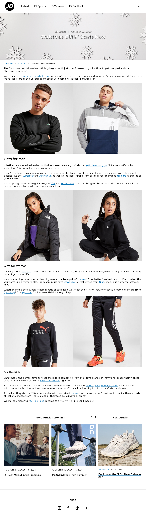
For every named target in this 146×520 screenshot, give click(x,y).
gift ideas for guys (96, 165)
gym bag (27, 292)
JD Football (75, 6)
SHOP (73, 500)
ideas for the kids (50, 381)
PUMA (90, 386)
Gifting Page (37, 401)
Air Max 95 (45, 176)
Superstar (28, 176)
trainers (121, 176)
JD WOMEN (103, 469)
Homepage (9, 63)
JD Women (57, 6)
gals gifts (26, 272)
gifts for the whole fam (36, 76)
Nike (101, 282)
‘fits (53, 183)
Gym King (9, 292)
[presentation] (92, 417)
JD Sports (40, 6)
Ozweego (69, 282)
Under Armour (109, 386)
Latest (25, 6)
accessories (67, 183)
